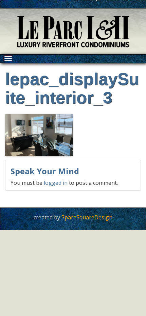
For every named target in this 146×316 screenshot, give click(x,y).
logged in (56, 182)
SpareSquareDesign (86, 217)
